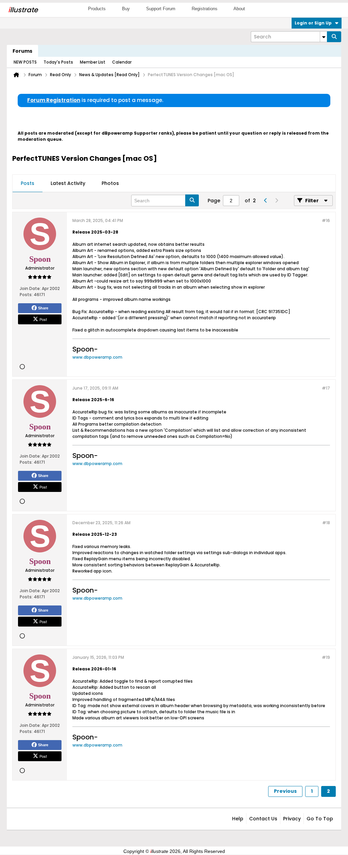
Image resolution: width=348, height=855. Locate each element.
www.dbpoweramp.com (97, 357)
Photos (110, 183)
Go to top (320, 818)
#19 (326, 657)
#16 (326, 220)
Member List (92, 62)
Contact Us (263, 818)
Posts (27, 183)
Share (43, 308)
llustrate (23, 10)
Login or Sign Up (313, 23)
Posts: (26, 294)
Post (43, 319)
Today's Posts (58, 62)
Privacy (292, 818)
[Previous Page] (265, 200)
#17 (326, 388)
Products (97, 8)
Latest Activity (68, 183)
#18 (326, 523)
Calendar (122, 62)
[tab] (27, 183)
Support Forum (160, 8)
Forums (22, 51)
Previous (285, 791)
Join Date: (30, 288)
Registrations (205, 8)
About (239, 8)
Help (237, 818)
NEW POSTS (25, 62)
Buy (126, 8)
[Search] (334, 36)
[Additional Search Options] (323, 36)
